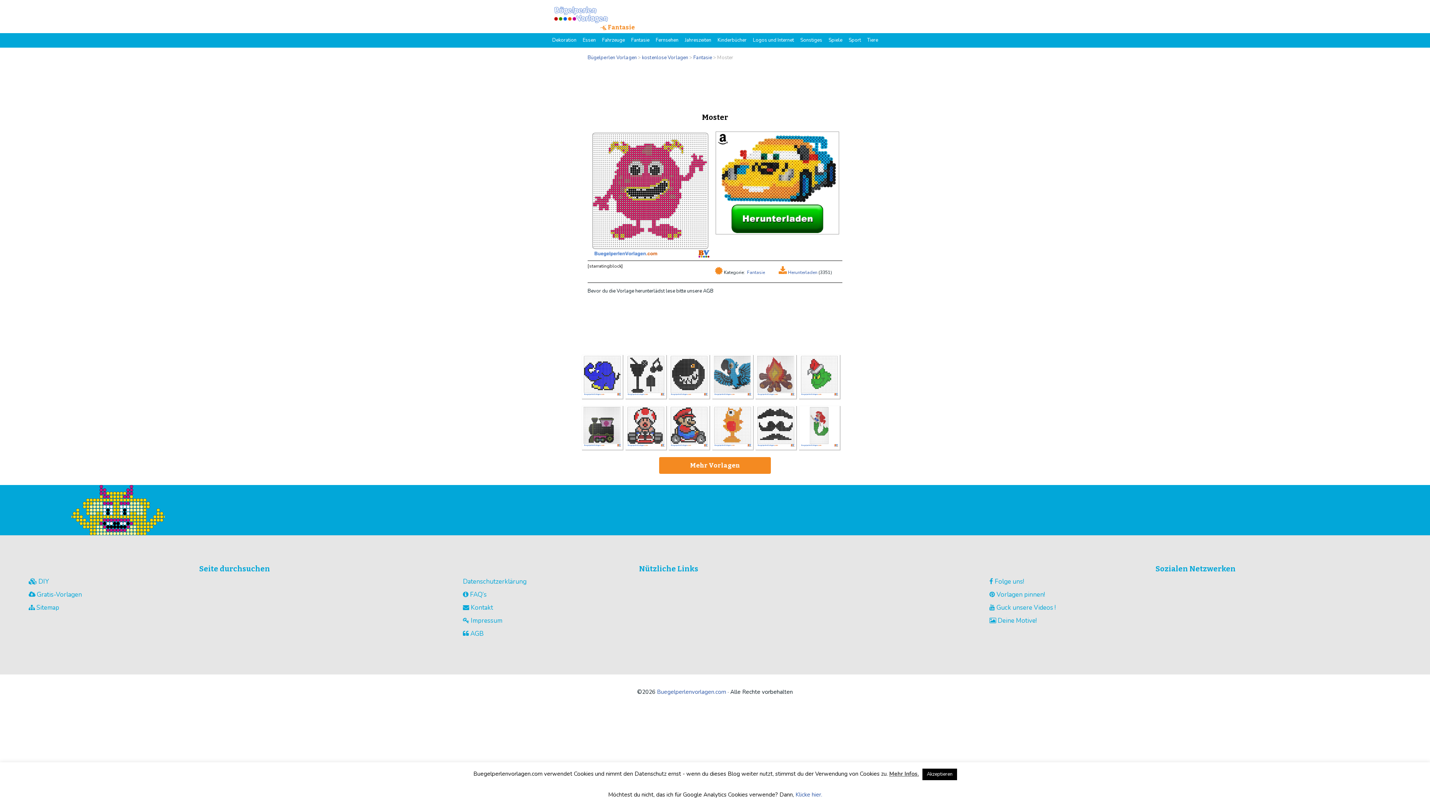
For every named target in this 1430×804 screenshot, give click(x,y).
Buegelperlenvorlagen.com (691, 692)
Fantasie (756, 272)
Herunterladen (802, 272)
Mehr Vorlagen (715, 465)
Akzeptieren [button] (940, 774)
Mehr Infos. (904, 774)
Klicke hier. (808, 794)
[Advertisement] (715, 85)
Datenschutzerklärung (495, 581)
